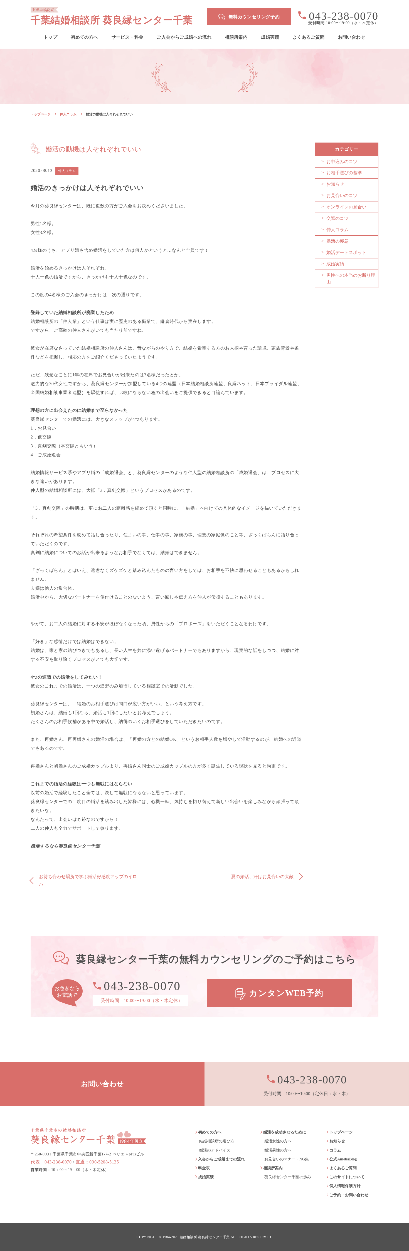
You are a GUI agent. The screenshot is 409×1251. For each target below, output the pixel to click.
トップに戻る (389, 1234)
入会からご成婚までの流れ (221, 1159)
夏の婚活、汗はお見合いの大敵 (262, 876)
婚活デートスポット (346, 252)
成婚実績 (270, 37)
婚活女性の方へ (278, 1141)
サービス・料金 (128, 37)
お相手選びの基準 (344, 172)
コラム (335, 1150)
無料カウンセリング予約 (254, 16)
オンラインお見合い (346, 207)
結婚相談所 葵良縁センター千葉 (205, 1237)
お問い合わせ (351, 37)
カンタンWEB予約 (286, 993)
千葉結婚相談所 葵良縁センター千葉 (112, 20)
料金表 (204, 1168)
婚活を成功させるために (284, 1132)
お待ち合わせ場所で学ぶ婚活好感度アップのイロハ (88, 880)
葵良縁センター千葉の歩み (287, 1177)
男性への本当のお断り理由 (350, 278)
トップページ (41, 114)
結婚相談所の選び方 (216, 1141)
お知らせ (335, 184)
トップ (50, 37)
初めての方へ (84, 37)
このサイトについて (346, 1177)
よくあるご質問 (309, 37)
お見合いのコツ (342, 195)
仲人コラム (68, 114)
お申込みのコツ (342, 161)
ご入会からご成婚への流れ (184, 37)
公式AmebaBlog (343, 1159)
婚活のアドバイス (214, 1150)
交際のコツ (337, 218)
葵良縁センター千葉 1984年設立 (88, 1136)
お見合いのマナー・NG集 (286, 1159)
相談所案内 (236, 37)
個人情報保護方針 (345, 1186)
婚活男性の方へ (278, 1150)
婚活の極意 (337, 241)
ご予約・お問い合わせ (348, 1195)
